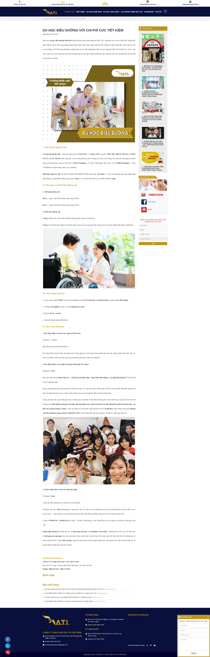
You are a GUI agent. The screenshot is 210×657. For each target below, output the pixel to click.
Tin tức (158, 12)
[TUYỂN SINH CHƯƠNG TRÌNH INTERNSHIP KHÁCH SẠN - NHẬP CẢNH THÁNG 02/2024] (153, 158)
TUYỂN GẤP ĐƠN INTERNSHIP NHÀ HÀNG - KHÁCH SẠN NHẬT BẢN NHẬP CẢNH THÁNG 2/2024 (152, 93)
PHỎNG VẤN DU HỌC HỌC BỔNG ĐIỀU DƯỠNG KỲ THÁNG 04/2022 (68, 597)
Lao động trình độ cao (132, 12)
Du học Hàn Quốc (111, 12)
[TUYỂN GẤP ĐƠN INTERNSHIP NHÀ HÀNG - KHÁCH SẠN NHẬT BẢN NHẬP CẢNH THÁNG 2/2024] (153, 82)
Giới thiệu (80, 12)
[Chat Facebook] (7, 639)
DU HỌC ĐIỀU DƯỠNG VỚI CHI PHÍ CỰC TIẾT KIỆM (68, 19)
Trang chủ (69, 12)
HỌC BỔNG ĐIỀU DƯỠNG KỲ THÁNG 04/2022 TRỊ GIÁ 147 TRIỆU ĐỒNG (69, 601)
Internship (149, 12)
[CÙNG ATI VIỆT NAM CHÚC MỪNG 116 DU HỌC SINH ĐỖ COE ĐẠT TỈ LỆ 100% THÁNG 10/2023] (153, 107)
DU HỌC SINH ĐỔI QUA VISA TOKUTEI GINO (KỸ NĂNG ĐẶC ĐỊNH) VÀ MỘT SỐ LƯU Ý (74, 589)
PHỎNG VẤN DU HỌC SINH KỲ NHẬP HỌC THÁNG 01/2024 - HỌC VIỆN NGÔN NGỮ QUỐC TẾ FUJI (153, 144)
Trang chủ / (46, 19)
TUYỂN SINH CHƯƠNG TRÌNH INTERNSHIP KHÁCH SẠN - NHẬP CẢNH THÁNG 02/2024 (153, 168)
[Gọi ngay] (7, 652)
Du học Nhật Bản (94, 12)
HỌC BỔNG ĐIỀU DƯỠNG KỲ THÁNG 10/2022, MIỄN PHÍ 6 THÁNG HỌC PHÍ (70, 593)
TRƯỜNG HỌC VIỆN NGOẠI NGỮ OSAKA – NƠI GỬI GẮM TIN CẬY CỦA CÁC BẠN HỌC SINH (152, 68)
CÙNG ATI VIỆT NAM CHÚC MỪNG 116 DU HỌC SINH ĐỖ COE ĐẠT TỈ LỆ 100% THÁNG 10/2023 (152, 118)
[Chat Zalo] (7, 646)
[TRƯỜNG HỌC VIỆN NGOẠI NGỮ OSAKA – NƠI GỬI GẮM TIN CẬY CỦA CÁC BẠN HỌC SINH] (153, 49)
